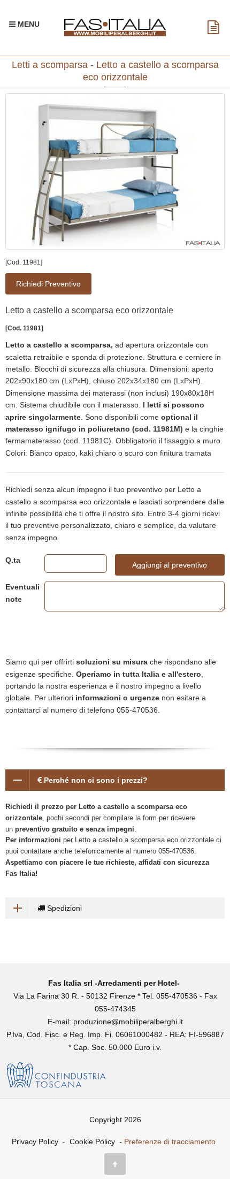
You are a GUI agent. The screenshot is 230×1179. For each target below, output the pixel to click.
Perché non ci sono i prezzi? (95, 780)
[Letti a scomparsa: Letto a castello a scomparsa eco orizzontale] (115, 171)
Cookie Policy (92, 1141)
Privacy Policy (35, 1141)
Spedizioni (63, 908)
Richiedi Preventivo (48, 283)
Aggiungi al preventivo (169, 565)
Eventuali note (16, 593)
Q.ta (12, 560)
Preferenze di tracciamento (170, 1141)
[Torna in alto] (115, 1164)
